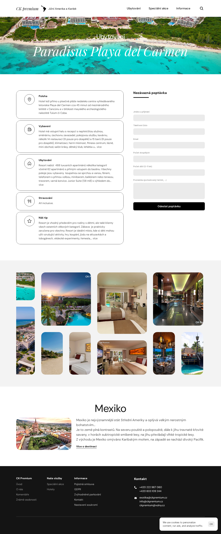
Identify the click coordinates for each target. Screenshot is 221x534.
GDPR (77, 489)
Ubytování (134, 8)
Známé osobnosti (26, 499)
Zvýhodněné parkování (87, 494)
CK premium (27, 8)
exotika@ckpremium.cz (153, 497)
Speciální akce (158, 8)
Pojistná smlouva (84, 484)
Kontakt (78, 499)
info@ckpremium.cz (151, 501)
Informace (183, 8)
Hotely (51, 489)
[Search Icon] (201, 8)
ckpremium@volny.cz (152, 505)
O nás (19, 489)
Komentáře (22, 494)
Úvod (19, 484)
